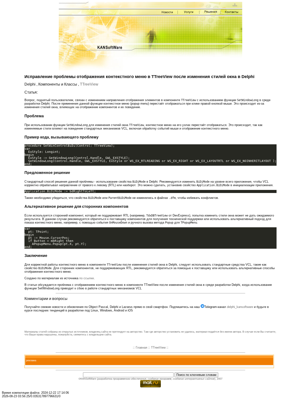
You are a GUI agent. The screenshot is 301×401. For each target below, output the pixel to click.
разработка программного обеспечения (122, 378)
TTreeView (89, 84)
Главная (141, 347)
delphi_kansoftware (240, 307)
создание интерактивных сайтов (193, 378)
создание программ (159, 378)
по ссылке (86, 278)
